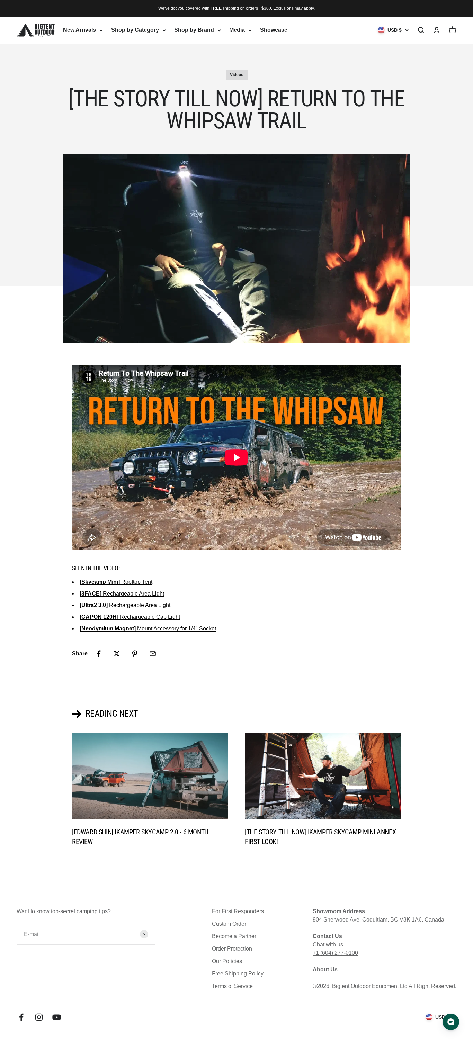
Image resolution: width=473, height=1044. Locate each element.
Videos (236, 74)
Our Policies (227, 961)
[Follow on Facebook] (21, 1017)
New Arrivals (79, 30)
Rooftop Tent (116, 582)
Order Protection (232, 949)
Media (237, 30)
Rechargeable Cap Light (130, 617)
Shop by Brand (194, 30)
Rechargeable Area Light (122, 594)
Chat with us (328, 944)
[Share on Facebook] (99, 654)
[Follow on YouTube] (56, 1017)
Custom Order (229, 924)
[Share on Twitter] (117, 654)
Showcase (273, 30)
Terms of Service (232, 986)
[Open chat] (451, 1022)
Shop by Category (135, 30)
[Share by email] (153, 654)
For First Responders (238, 911)
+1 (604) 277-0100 (335, 953)
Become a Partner (234, 936)
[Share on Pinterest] (135, 654)
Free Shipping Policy (238, 974)
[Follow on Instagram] (39, 1017)
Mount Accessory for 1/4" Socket (148, 629)
